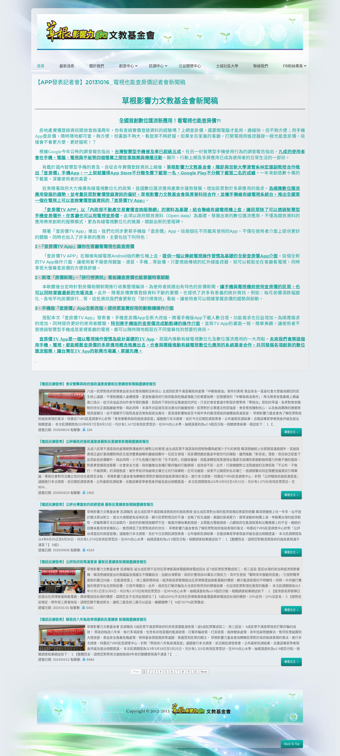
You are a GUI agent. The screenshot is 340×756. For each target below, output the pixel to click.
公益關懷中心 (190, 66)
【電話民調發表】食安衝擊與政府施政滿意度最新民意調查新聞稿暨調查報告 (97, 384)
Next (204, 671)
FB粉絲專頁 (293, 66)
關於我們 (96, 66)
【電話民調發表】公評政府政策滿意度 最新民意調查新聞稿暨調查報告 (92, 562)
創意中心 (126, 66)
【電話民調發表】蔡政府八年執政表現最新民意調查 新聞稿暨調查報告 (92, 619)
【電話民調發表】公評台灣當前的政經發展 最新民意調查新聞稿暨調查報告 (96, 504)
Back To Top (292, 744)
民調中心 (156, 66)
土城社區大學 (227, 66)
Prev (136, 671)
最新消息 (66, 66)
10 (195, 671)
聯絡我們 (260, 66)
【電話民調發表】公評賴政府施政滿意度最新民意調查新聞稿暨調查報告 (93, 442)
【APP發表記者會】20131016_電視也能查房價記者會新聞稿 (110, 82)
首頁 (40, 66)
